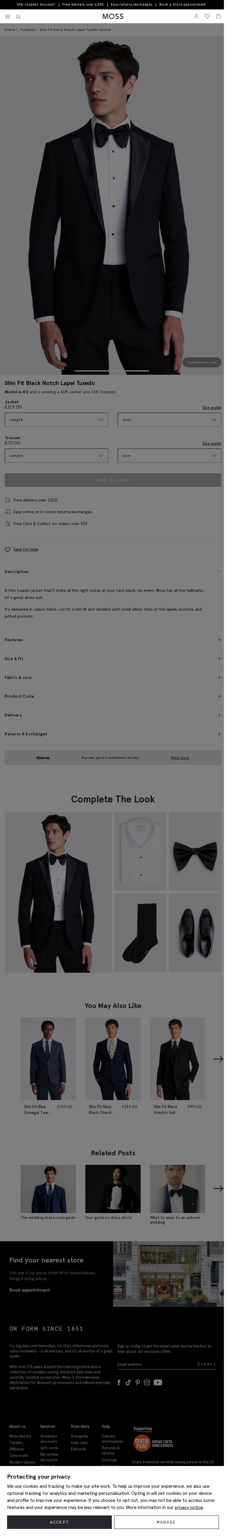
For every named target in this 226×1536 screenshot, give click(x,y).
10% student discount (36, 4)
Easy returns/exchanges (131, 4)
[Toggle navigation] (7, 16)
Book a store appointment (182, 4)
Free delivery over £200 (83, 4)
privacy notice (189, 1507)
